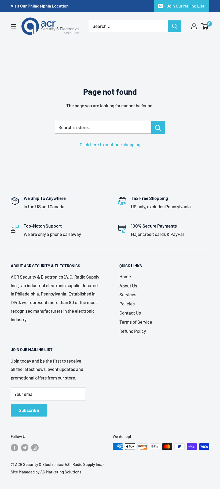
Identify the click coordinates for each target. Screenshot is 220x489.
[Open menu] (13, 26)
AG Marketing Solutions (60, 471)
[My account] (194, 26)
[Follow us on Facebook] (14, 447)
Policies (127, 303)
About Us (128, 285)
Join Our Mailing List (185, 5)
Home (125, 276)
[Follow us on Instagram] (35, 447)
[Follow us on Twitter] (24, 447)
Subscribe (29, 410)
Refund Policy (132, 331)
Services (127, 294)
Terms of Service (135, 321)
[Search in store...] (158, 127)
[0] (204, 26)
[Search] (174, 26)
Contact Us (130, 312)
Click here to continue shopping (110, 144)
